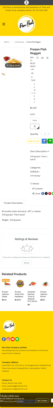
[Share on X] (46, 193)
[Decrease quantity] (41, 134)
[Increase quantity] (48, 134)
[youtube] (13, 339)
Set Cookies (42, 400)
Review (26, 263)
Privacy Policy (8, 401)
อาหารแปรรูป (19, 42)
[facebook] (4, 339)
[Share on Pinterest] (49, 193)
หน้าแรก (6, 42)
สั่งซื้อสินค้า (34, 171)
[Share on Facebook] (42, 193)
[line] (17, 339)
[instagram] (8, 339)
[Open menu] (3, 24)
